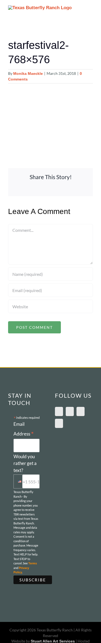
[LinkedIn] (70, 411)
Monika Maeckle (28, 73)
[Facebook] (59, 411)
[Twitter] (59, 423)
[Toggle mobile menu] (91, 11)
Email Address (23, 429)
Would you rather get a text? (25, 463)
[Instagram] (80, 411)
